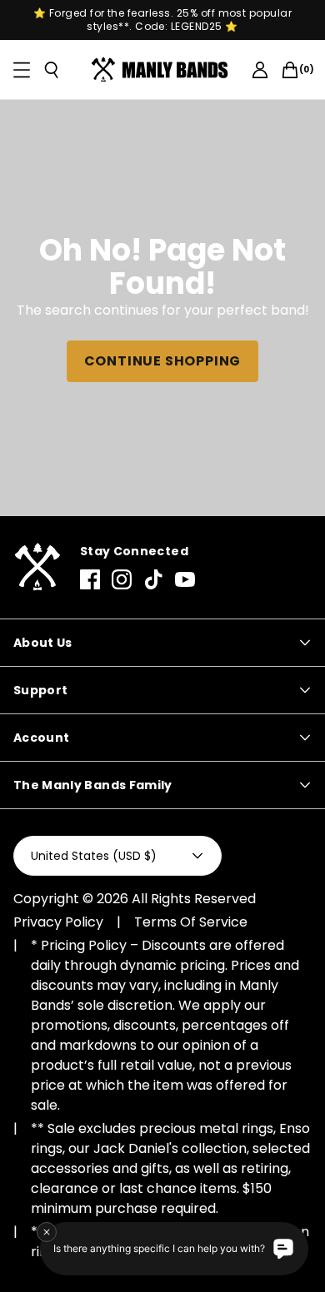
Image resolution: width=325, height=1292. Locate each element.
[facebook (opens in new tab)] (90, 579)
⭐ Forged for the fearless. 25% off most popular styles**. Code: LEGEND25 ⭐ (162, 20)
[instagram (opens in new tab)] (122, 579)
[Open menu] (21, 70)
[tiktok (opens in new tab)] (153, 579)
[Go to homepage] (163, 70)
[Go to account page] (260, 70)
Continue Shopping (163, 360)
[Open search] (51, 70)
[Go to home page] (36, 567)
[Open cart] (290, 70)
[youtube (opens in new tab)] (185, 579)
